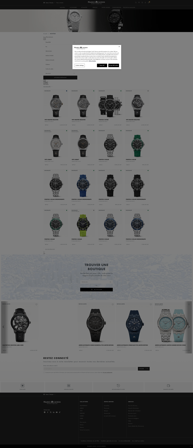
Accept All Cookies (113, 65)
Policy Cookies (92, 61)
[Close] (119, 46)
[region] (96, 57)
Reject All (102, 65)
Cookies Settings (80, 65)
